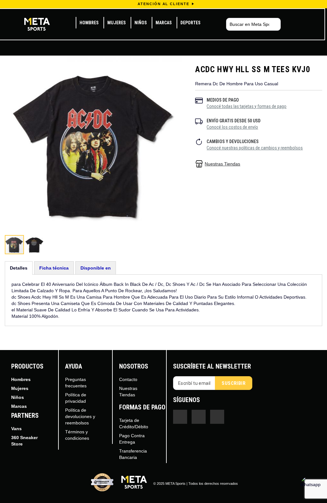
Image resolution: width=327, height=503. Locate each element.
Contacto (128, 379)
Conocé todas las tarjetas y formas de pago (246, 106)
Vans (16, 428)
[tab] (19, 268)
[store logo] (37, 24)
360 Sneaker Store (24, 440)
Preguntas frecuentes (76, 382)
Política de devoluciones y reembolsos (80, 416)
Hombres (89, 22)
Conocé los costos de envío (232, 127)
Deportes (190, 22)
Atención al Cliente (164, 4)
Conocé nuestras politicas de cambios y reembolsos (255, 147)
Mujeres (116, 22)
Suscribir (234, 383)
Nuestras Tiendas (222, 163)
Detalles (18, 268)
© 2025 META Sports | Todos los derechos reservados (195, 483)
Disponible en (95, 268)
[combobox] (253, 24)
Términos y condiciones (77, 435)
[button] (34, 244)
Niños (140, 22)
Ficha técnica (54, 268)
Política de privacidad (75, 398)
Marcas (164, 22)
